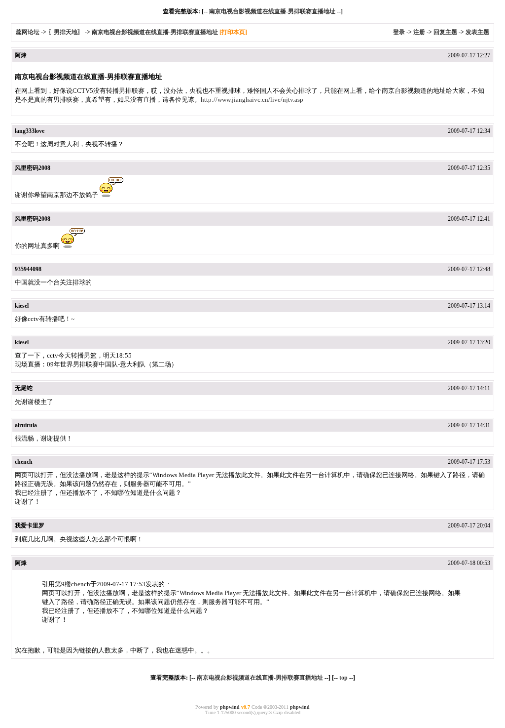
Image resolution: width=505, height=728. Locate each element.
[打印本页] (233, 32)
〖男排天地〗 (65, 32)
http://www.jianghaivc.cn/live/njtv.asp (252, 99)
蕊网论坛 (27, 32)
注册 (419, 32)
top (343, 677)
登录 (399, 32)
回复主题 (445, 32)
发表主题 (477, 32)
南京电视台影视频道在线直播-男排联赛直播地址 (272, 11)
